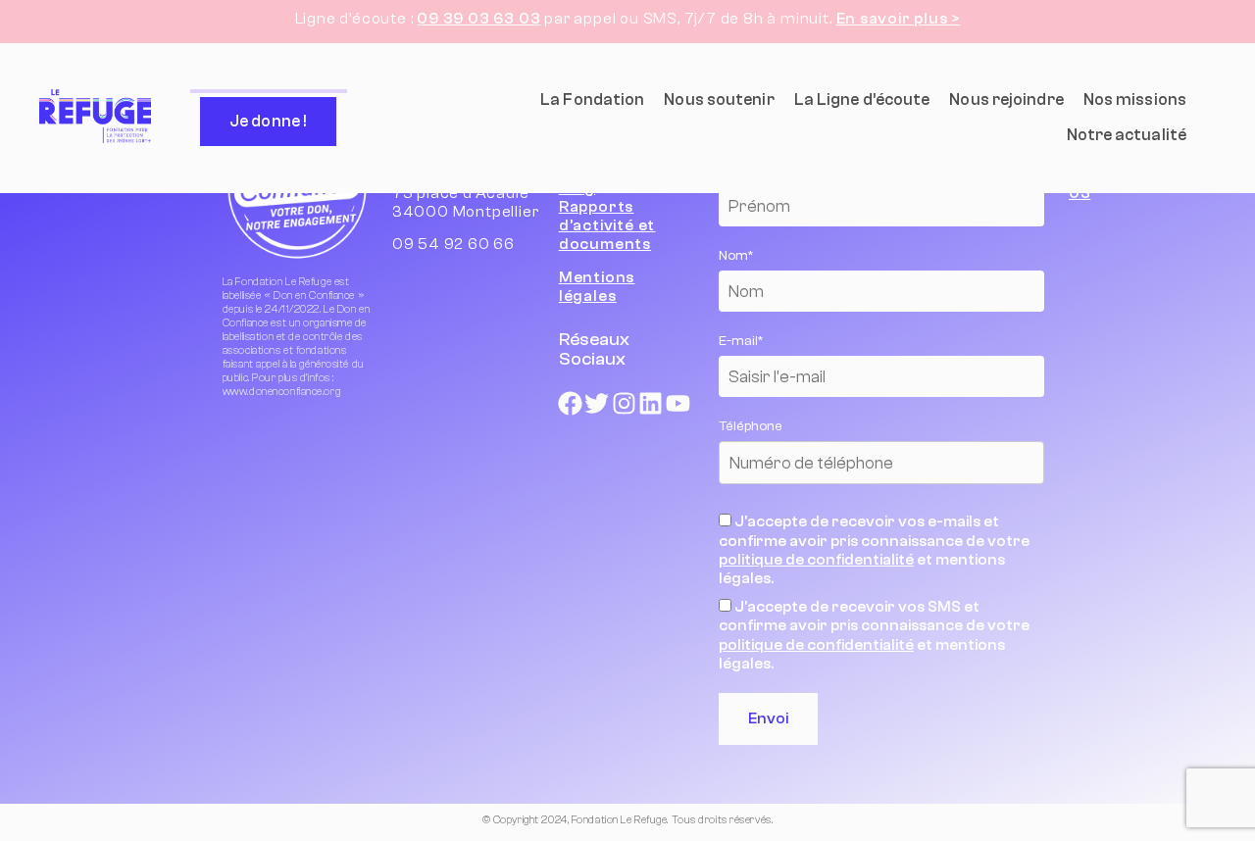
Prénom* (831, 266)
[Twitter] (597, 403)
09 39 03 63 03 (478, 18)
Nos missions (1134, 99)
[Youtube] (678, 403)
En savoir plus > (898, 18)
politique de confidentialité (1052, 617)
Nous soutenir (719, 99)
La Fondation (592, 99)
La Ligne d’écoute (862, 99)
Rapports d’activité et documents (607, 225)
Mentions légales (596, 287)
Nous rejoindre (1006, 99)
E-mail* (826, 421)
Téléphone (836, 499)
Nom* (821, 344)
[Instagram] (623, 403)
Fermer (1225, 163)
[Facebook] (569, 403)
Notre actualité (1127, 134)
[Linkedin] (651, 403)
